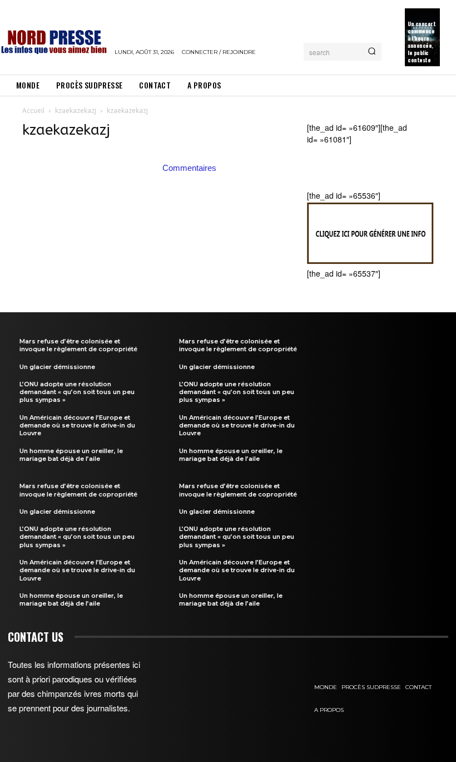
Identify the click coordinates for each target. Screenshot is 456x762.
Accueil (33, 110)
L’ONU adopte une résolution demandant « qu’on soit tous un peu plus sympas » (77, 392)
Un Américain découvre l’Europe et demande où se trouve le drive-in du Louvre (77, 425)
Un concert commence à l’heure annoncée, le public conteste (421, 41)
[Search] (371, 52)
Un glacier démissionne (57, 367)
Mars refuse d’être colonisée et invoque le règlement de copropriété (78, 345)
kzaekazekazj (75, 110)
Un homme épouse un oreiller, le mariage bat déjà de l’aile (71, 455)
